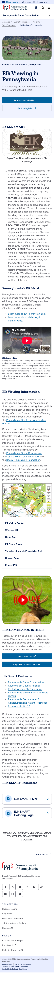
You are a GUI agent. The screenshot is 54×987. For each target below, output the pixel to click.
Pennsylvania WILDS (19, 706)
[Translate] (36, 7)
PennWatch (7, 945)
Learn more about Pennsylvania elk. (27, 313)
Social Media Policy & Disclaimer (14, 969)
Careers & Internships (12, 940)
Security (24, 966)
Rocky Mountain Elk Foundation (23, 459)
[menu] (49, 8)
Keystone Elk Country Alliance (22, 456)
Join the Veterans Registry (14, 923)
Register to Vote (9, 909)
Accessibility (7, 964)
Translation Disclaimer (10, 966)
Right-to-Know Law (11, 950)
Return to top (42, 854)
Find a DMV (7, 913)
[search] (43, 8)
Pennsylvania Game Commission (20, 15)
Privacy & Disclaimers (23, 964)
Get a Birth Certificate (12, 918)
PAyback (6, 928)
